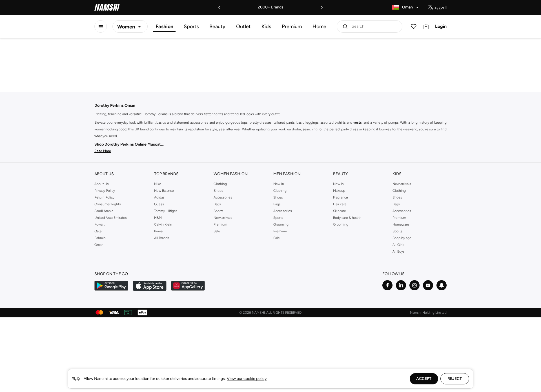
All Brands (161, 238)
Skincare (339, 211)
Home (319, 26)
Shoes (218, 191)
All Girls (398, 245)
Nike (157, 184)
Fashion (164, 26)
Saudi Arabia (103, 211)
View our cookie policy (247, 378)
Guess (159, 204)
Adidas (159, 197)
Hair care (340, 204)
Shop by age (402, 238)
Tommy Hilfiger (165, 211)
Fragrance (340, 197)
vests (357, 122)
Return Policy (104, 197)
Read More (102, 151)
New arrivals (223, 218)
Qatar (98, 231)
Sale (217, 231)
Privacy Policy (104, 191)
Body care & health (347, 218)
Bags (217, 204)
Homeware (401, 224)
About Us (101, 184)
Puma (158, 231)
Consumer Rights (107, 204)
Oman (98, 245)
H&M (158, 218)
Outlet (243, 26)
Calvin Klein (163, 224)
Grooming (281, 224)
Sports (191, 26)
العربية (440, 7)
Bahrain (100, 238)
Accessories (223, 197)
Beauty (217, 26)
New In (278, 184)
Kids (266, 26)
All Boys (399, 251)
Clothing (220, 184)
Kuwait (99, 224)
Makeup (339, 191)
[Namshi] (107, 7)
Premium (292, 26)
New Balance (164, 191)
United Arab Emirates (110, 218)
